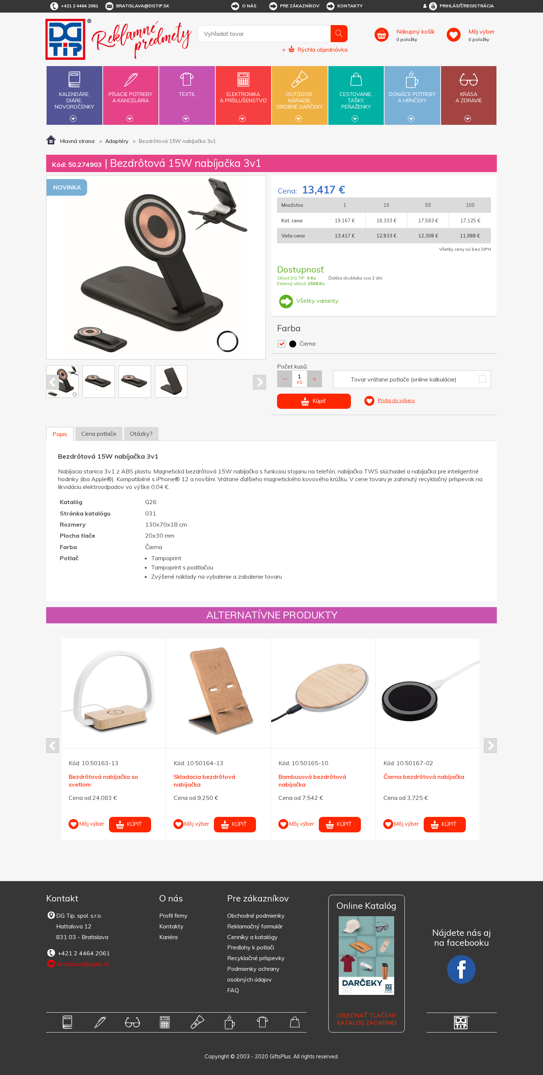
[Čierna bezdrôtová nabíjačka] (186, 690)
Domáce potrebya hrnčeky (412, 97)
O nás (249, 5)
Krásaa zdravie (468, 97)
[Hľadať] (339, 33)
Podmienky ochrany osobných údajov (253, 974)
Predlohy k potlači (250, 947)
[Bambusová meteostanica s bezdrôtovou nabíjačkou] (396, 690)
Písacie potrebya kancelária (131, 97)
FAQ (233, 990)
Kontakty (350, 5)
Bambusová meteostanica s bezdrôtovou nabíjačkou (390, 780)
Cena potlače (98, 433)
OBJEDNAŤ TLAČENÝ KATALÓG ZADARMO (366, 1019)
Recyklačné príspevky (256, 958)
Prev (52, 382)
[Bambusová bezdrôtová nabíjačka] (81, 690)
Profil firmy (173, 915)
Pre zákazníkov (300, 5)
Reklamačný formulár (255, 926)
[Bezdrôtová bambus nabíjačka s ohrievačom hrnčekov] (291, 690)
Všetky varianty (316, 300)
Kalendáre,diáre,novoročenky (74, 100)
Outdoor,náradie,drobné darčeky (300, 100)
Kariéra (168, 937)
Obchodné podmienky (256, 915)
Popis (59, 434)
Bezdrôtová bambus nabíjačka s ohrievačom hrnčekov (289, 780)
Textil (187, 94)
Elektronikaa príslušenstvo (243, 97)
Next (259, 382)
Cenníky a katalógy (252, 937)
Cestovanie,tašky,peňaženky (355, 100)
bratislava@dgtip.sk (142, 5)
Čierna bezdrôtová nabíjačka (182, 776)
